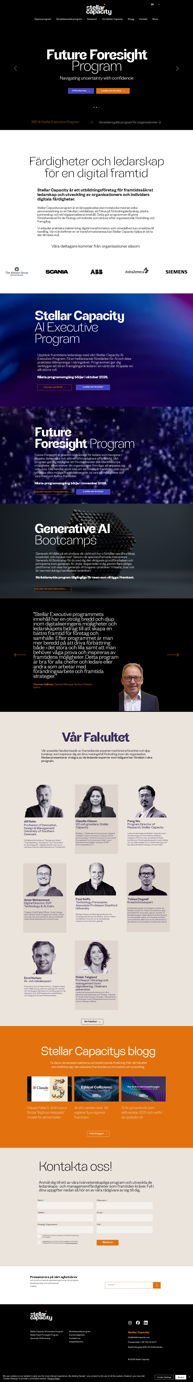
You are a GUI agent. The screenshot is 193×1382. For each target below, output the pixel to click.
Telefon (41, 1213)
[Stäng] (189, 1377)
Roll (98, 1225)
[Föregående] (15, 68)
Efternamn (101, 1201)
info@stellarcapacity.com (139, 1338)
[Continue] (91, 122)
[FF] (96, 107)
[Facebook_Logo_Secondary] (138, 1323)
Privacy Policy (53, 1378)
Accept (181, 1377)
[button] (43, 19)
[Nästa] (177, 68)
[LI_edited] (146, 1323)
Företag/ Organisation (47, 1225)
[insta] (130, 1323)
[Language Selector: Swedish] (154, 4)
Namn (40, 1200)
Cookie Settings (164, 1377)
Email (99, 1213)
